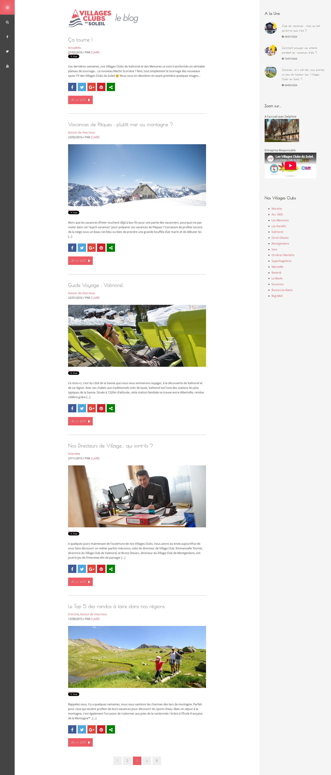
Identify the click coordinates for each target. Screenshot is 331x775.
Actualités (74, 48)
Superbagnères (282, 261)
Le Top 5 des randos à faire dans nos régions (116, 606)
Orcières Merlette (283, 255)
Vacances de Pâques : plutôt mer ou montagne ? (120, 124)
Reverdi (276, 273)
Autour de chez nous (81, 132)
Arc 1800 (277, 214)
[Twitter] (7, 51)
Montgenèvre (280, 243)
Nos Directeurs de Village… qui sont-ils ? (110, 446)
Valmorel (277, 232)
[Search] (7, 22)
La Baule (277, 278)
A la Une (73, 614)
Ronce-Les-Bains (282, 290)
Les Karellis (279, 226)
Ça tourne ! (80, 40)
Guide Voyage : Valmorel (95, 285)
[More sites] (111, 87)
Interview (74, 454)
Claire (95, 52)
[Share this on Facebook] (72, 87)
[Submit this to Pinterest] (101, 87)
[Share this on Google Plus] (91, 87)
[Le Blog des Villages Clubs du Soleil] (105, 18)
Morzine (277, 208)
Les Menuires (280, 220)
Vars (274, 249)
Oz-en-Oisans (280, 238)
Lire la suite (78, 100)
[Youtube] (7, 66)
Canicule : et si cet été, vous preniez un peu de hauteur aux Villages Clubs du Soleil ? (303, 74)
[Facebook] (7, 36)
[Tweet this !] (82, 87)
